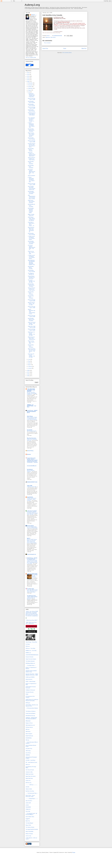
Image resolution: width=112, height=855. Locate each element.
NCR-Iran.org (28, 782)
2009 (28, 81)
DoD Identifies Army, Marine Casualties (31, 192)
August (29, 90)
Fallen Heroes (53, 37)
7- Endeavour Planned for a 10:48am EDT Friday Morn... (31, 95)
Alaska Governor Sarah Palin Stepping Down (31, 338)
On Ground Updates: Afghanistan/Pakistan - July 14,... (31, 247)
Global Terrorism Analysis (31, 659)
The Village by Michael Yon (31, 274)
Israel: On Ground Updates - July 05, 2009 (31, 323)
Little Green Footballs (32, 510)
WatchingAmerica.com (30, 725)
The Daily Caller (30, 588)
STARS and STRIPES (30, 677)
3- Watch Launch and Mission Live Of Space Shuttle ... (31, 257)
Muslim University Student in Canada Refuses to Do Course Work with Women (32, 418)
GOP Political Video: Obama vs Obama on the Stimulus (31, 219)
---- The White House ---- (31, 665)
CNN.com (28, 646)
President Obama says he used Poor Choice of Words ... (31, 145)
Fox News (28, 644)
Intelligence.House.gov (30, 689)
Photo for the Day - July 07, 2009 (31, 307)
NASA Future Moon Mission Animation (31, 201)
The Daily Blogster (29, 823)
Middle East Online (29, 774)
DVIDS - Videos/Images (30, 681)
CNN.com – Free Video (30, 648)
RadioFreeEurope (29, 735)
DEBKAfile (28, 754)
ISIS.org (27, 739)
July (29, 91)
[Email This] (67, 35)
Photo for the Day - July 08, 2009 (31, 300)
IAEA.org (27, 729)
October (30, 86)
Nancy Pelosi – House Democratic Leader (30, 796)
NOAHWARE (28, 807)
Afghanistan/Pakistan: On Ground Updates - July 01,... (31, 350)
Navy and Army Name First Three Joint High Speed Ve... (31, 229)
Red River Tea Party (30, 791)
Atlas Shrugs (30, 416)
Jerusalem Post (29, 748)
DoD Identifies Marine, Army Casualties (31, 130)
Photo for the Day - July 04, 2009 (31, 330)
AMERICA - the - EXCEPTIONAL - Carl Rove (31, 405)
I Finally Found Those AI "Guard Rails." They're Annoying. (31, 499)
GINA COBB (29, 485)
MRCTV (28, 538)
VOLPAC (27, 786)
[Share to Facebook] (70, 35)
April (29, 362)
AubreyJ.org (32, 4)
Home (64, 48)
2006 (28, 373)
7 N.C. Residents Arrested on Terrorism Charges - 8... (31, 119)
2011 (28, 77)
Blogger (73, 852)
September (30, 88)
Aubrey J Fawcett (28, 63)
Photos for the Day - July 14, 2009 (31, 252)
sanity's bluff (28, 802)
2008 (28, 370)
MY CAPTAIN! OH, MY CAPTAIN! (34, 576)
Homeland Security (29, 692)
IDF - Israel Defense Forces (31, 762)
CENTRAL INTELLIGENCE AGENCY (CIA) (31, 671)
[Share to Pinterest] (72, 35)
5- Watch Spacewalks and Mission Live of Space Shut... (31, 179)
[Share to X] (69, 35)
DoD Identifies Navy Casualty (31, 110)
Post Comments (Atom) (67, 52)
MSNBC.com (28, 652)
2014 (28, 72)
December (30, 83)
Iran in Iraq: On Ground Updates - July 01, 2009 (31, 355)
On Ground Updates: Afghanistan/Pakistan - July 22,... (31, 171)
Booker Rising (30, 450)
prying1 (27, 804)
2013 (28, 74)
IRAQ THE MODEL (29, 831)
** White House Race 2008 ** (31, 620)
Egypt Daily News (29, 778)
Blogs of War (28, 825)
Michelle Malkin (30, 525)
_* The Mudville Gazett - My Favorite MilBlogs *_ (31, 814)
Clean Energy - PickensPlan (31, 642)
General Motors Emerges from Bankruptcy (31, 277)
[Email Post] (65, 35)
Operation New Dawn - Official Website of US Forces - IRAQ (32, 674)
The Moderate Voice (31, 595)
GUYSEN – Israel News (30, 760)
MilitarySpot (28, 720)
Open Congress (29, 733)
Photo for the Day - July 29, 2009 (31, 108)
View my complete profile (31, 57)
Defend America (29, 679)
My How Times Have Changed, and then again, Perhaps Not (32, 393)
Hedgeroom (28, 809)
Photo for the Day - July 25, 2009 (31, 141)
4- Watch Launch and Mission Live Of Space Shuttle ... (31, 238)
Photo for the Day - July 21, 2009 (31, 184)
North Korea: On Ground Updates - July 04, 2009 (31, 333)
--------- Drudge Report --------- (32, 798)
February (30, 366)
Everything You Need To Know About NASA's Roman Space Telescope (32, 513)
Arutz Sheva (28, 752)
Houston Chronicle (29, 656)
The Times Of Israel (30, 769)
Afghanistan (47, 37)
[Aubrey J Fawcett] (29, 65)
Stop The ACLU (29, 800)
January (30, 368)
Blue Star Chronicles (31, 438)
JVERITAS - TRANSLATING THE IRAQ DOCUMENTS (31, 718)
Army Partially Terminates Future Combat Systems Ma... (31, 188)
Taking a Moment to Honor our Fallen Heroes (31, 158)
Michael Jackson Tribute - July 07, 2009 (31, 303)
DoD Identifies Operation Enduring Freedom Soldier (31, 210)
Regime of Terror (29, 723)
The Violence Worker (30, 827)
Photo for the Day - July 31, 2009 (31, 99)
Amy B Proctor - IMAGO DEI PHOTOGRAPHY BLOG (32, 411)
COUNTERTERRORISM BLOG (32, 654)
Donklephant (30, 469)
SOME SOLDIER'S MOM (32, 573)
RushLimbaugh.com (31, 554)
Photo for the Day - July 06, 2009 (31, 316)
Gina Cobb (28, 811)
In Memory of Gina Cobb (31, 486)
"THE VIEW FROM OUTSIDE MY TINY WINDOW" (31, 390)
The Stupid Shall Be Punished (32, 829)
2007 (28, 372)
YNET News (28, 750)
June (29, 359)
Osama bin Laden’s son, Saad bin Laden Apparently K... (31, 154)
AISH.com (28, 764)
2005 (28, 375)
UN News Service (29, 727)
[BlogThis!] (68, 35)
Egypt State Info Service (31, 776)
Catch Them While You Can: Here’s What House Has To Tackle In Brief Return (32, 590)
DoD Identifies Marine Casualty (31, 149)
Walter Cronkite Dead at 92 (31, 215)
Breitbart (29, 454)
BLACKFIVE (29, 429)
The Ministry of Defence (30, 711)
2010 (28, 79)
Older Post (83, 48)
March (29, 364)
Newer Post (45, 48)
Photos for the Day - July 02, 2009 (31, 342)
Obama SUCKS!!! (31, 175)
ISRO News (28, 731)
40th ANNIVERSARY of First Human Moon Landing (31, 197)
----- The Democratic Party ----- (32, 793)
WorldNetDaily (29, 737)
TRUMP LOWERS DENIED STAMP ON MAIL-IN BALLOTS (32, 597)
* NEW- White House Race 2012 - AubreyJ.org (31, 623)
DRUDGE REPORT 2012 (32, 482)
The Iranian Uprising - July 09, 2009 (31, 281)
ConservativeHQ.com (31, 465)
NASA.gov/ (28, 702)
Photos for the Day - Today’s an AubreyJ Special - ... (31, 134)
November (30, 84)
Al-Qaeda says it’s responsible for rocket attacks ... (31, 114)
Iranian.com (28, 780)
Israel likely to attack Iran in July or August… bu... (31, 224)
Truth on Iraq (28, 835)
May (29, 361)
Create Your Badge (29, 66)
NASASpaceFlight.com (30, 663)
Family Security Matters (30, 713)
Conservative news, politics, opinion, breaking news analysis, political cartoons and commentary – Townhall (32, 460)
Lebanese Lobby (29, 771)
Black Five (28, 820)
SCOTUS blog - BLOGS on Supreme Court (32, 558)
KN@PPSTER (30, 497)
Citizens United (29, 788)
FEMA (27, 694)
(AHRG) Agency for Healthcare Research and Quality (32, 700)
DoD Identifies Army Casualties (31, 162)
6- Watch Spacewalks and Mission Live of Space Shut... (31, 125)
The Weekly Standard (30, 661)
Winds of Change (29, 833)
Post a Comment (47, 42)
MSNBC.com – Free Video (31, 650)
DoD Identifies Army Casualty (31, 102)
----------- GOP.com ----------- (31, 784)
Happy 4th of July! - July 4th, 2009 (31, 327)
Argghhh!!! (28, 818)
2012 (28, 76)
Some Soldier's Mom (30, 816)
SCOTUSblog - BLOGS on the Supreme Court (32, 705)
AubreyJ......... (34, 14)
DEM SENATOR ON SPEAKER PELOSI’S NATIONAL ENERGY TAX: (31, 262)
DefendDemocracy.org (30, 715)
